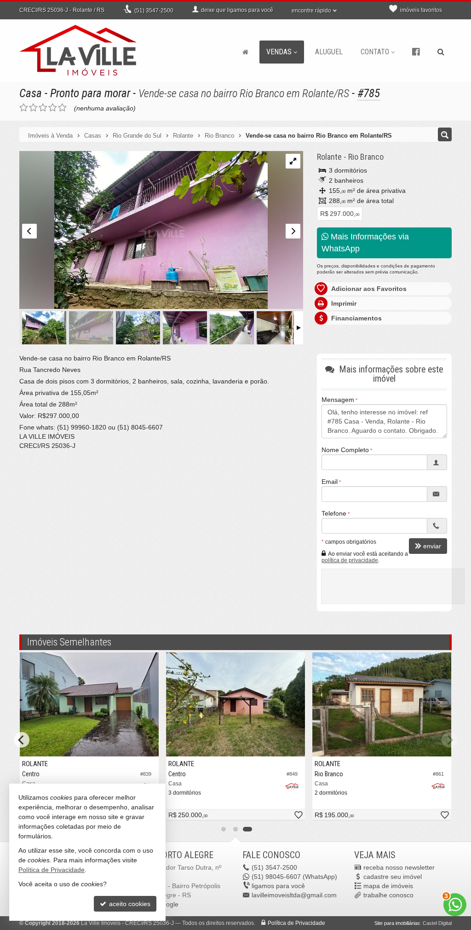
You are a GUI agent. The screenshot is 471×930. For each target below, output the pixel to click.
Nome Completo (345, 449)
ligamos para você (278, 885)
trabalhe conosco (388, 895)
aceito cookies (128, 903)
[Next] (449, 740)
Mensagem (338, 399)
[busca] (441, 52)
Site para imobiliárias (397, 923)
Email (330, 481)
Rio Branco (366, 157)
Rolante (329, 157)
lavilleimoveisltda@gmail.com (294, 895)
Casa (30, 93)
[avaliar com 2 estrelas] (33, 107)
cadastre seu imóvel (392, 876)
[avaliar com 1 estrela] (23, 107)
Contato (375, 51)
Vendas (279, 51)
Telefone (334, 513)
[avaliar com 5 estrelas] (62, 107)
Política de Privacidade (296, 923)
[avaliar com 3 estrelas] (43, 107)
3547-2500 (153, 10)
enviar (432, 546)
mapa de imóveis (388, 885)
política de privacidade (350, 560)
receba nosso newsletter (399, 867)
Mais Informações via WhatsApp (365, 242)
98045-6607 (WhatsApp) (294, 876)
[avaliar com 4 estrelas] (52, 107)
